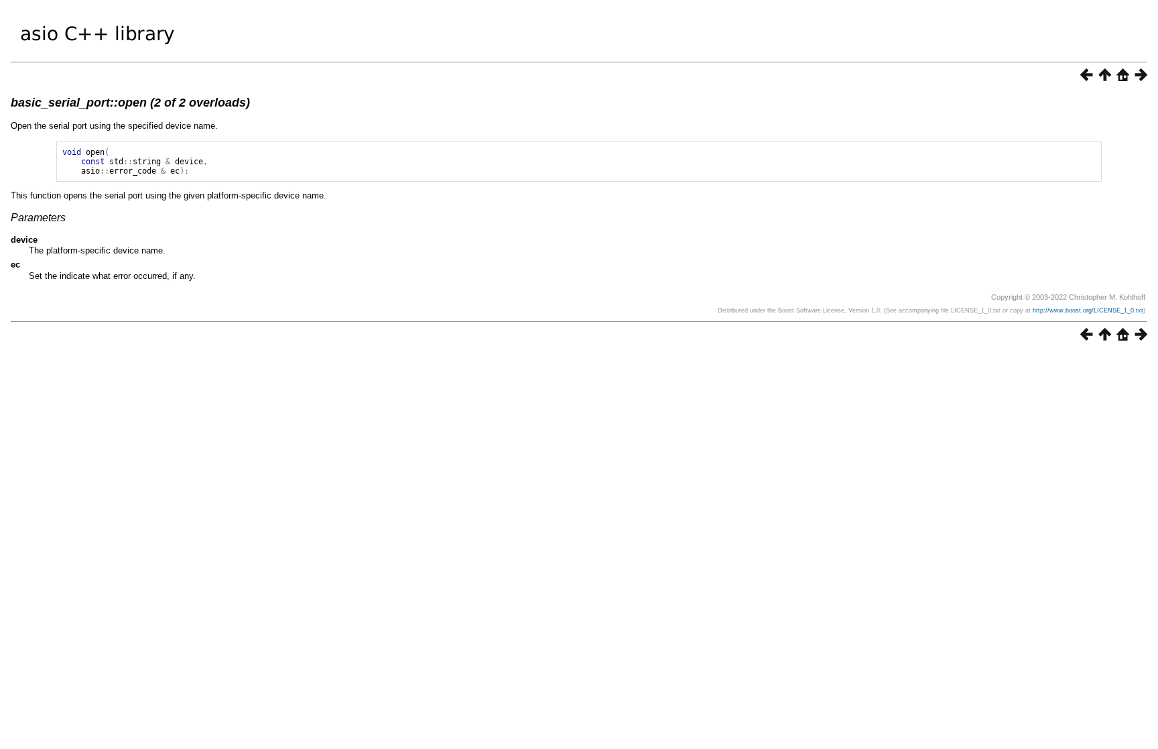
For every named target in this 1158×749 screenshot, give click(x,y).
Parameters (38, 217)
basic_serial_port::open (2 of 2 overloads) (130, 102)
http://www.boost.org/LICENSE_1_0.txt (1088, 310)
